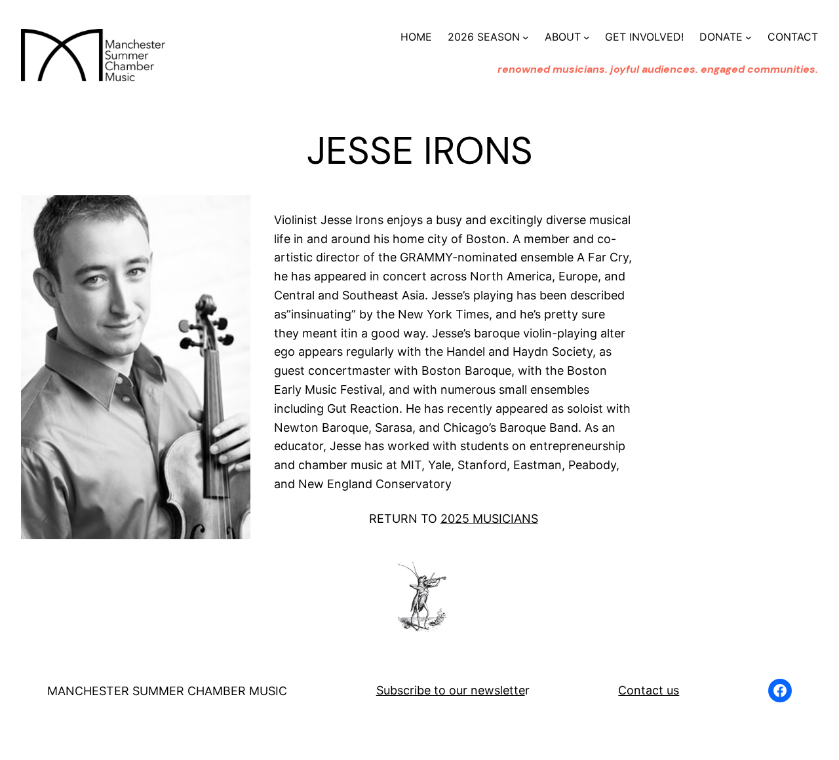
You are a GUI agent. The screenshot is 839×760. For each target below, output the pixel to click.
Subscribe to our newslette (450, 690)
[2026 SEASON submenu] (525, 37)
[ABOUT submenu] (586, 37)
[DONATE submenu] (748, 37)
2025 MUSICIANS (489, 518)
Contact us (648, 690)
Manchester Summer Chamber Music (167, 691)
